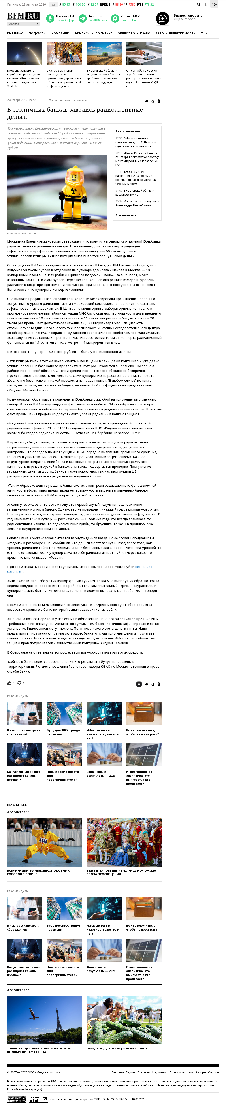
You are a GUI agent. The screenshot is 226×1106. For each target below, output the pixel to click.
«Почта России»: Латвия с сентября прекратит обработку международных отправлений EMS (137, 159)
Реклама (118, 1072)
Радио (130, 1072)
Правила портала (182, 1072)
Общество (126, 33)
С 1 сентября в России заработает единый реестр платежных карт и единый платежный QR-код (144, 78)
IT (202, 33)
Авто (159, 33)
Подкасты (37, 33)
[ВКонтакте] (146, 101)
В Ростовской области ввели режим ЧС (134, 192)
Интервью (15, 33)
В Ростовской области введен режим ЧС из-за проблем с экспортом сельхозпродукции (103, 76)
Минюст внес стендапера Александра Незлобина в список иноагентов (137, 205)
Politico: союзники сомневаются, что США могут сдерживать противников (135, 142)
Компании (60, 33)
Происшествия (59, 100)
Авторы (201, 1072)
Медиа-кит (160, 1072)
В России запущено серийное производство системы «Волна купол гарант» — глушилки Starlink (24, 78)
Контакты (143, 1072)
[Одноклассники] (159, 101)
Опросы (213, 1072)
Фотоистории (18, 812)
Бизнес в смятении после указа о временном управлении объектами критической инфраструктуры (64, 78)
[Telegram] (152, 101)
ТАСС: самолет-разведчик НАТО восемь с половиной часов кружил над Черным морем (136, 178)
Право (145, 33)
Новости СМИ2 (17, 805)
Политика (104, 33)
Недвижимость (182, 33)
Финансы (82, 33)
